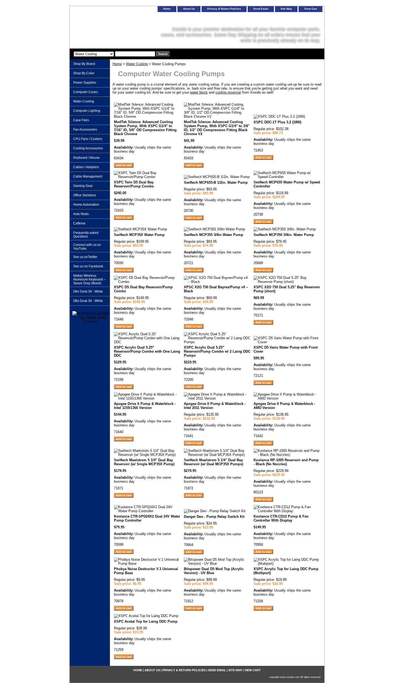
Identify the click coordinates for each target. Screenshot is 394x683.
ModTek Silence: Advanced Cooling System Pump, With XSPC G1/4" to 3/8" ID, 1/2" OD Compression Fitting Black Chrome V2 (217, 128)
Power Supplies (84, 82)
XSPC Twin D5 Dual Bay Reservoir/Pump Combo (134, 184)
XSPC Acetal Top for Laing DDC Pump (145, 621)
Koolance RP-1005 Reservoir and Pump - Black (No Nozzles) (286, 462)
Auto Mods (81, 214)
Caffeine (79, 223)
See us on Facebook (88, 266)
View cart (310, 8)
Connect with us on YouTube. (87, 246)
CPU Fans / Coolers (87, 139)
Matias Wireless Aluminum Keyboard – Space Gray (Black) (89, 279)
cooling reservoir (228, 92)
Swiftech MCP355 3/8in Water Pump (213, 235)
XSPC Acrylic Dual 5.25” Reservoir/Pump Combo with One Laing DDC (147, 351)
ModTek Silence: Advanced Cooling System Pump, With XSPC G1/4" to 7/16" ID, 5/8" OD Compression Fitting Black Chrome (145, 128)
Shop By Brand (84, 64)
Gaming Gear (83, 186)
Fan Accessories (85, 129)
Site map (286, 8)
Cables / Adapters (86, 167)
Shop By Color (83, 73)
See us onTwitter (85, 257)
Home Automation (86, 204)
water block (199, 92)
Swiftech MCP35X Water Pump (139, 235)
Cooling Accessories (88, 148)
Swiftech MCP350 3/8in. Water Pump (284, 235)
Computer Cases (85, 92)
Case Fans (81, 120)
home (167, 8)
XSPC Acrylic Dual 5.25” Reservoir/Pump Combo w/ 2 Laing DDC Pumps (217, 351)
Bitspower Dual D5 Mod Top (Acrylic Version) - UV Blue (214, 571)
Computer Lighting (86, 111)
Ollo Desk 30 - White (88, 291)
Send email (260, 8)
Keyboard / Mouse (86, 158)
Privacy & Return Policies (224, 8)
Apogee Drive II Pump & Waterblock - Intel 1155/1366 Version (145, 406)
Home (117, 64)
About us (189, 8)
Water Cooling (137, 64)
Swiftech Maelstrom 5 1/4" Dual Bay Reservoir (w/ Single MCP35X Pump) (144, 462)
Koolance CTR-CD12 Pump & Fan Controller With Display (281, 518)
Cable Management (87, 176)
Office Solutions (84, 195)
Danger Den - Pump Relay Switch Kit (214, 517)
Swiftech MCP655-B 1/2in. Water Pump (216, 182)
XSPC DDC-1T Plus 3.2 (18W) (277, 122)
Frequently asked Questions (85, 234)
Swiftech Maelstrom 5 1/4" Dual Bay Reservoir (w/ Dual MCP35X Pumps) (213, 462)
